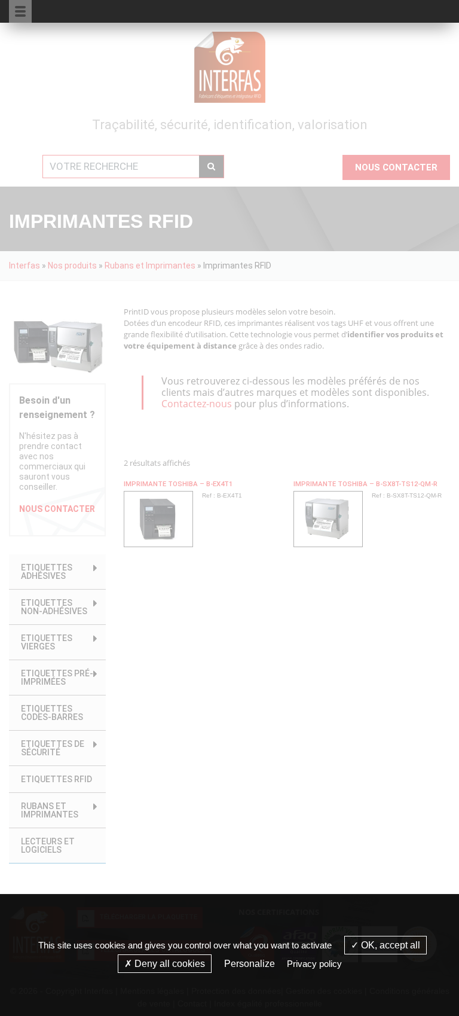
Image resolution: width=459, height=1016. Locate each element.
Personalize (249, 964)
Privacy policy (314, 964)
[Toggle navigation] (426, 10)
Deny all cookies (168, 964)
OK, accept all (389, 945)
